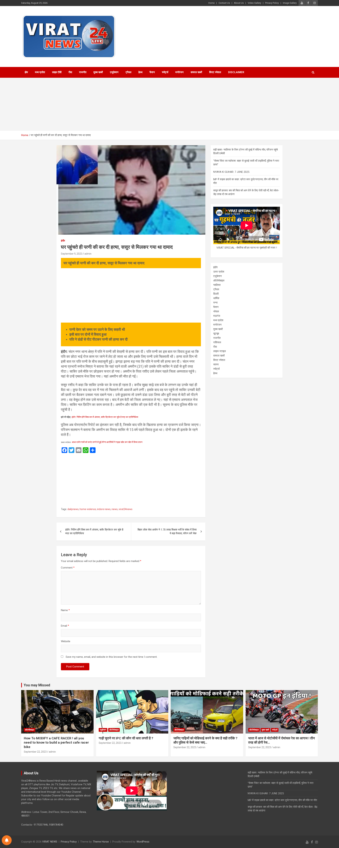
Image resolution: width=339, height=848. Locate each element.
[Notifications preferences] (7, 840)
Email (65, 625)
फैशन (152, 72)
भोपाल (216, 311)
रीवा (70, 72)
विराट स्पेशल (215, 72)
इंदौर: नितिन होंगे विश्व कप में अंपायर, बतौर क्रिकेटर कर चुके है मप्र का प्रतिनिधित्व (105, 417)
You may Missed (37, 685)
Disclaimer (236, 72)
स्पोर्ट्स (165, 72)
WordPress (142, 841)
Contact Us (224, 3)
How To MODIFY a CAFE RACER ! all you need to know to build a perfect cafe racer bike (56, 742)
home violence (88, 509)
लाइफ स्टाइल (219, 351)
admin (87, 253)
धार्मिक (216, 298)
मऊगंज (216, 315)
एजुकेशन (114, 72)
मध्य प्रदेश (40, 72)
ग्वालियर (217, 285)
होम (26, 72)
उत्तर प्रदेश (218, 271)
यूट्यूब (216, 333)
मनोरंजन (179, 72)
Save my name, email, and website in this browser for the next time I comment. (111, 656)
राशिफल (217, 342)
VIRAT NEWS (49, 841)
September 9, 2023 (71, 253)
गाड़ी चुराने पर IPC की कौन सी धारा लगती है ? (126, 738)
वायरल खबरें (196, 72)
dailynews (73, 509)
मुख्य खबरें (98, 72)
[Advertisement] (169, 104)
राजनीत (82, 72)
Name (65, 610)
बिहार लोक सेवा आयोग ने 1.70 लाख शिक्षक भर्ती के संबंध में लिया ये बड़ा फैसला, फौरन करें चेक (167, 531)
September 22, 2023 (35, 751)
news (115, 509)
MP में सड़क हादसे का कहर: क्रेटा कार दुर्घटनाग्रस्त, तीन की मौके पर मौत (282, 800)
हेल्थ (140, 72)
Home (211, 3)
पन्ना (215, 302)
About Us (239, 3)
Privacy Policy (272, 3)
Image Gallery (290, 3)
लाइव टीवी (56, 72)
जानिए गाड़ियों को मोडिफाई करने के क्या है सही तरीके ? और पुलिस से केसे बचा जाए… (205, 740)
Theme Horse (101, 841)
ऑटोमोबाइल (218, 280)
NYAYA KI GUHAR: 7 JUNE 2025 (231, 171)
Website (65, 641)
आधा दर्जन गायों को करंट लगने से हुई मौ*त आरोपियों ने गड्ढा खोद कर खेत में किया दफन (107, 442)
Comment (68, 567)
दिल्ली (216, 293)
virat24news (125, 509)
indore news (104, 509)
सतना (216, 364)
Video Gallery (254, 3)
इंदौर (63, 240)
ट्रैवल (128, 72)
